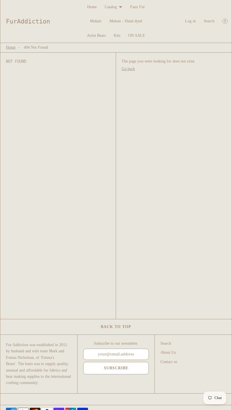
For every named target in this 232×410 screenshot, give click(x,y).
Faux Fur (137, 7)
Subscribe (116, 368)
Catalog (111, 7)
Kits (117, 35)
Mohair (96, 21)
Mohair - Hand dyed (125, 21)
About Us (168, 352)
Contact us (168, 362)
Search (209, 21)
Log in (190, 21)
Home (92, 7)
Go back (128, 69)
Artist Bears (96, 35)
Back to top (116, 327)
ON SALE (136, 35)
